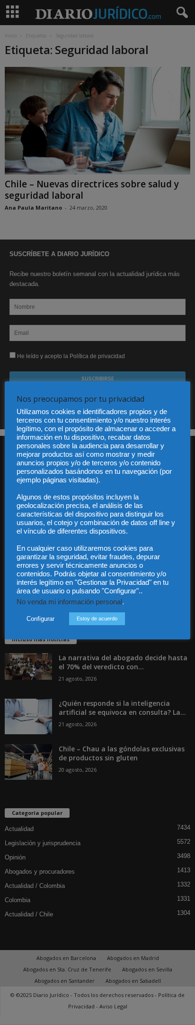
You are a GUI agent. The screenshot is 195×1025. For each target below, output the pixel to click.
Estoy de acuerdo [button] (97, 618)
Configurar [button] (40, 618)
